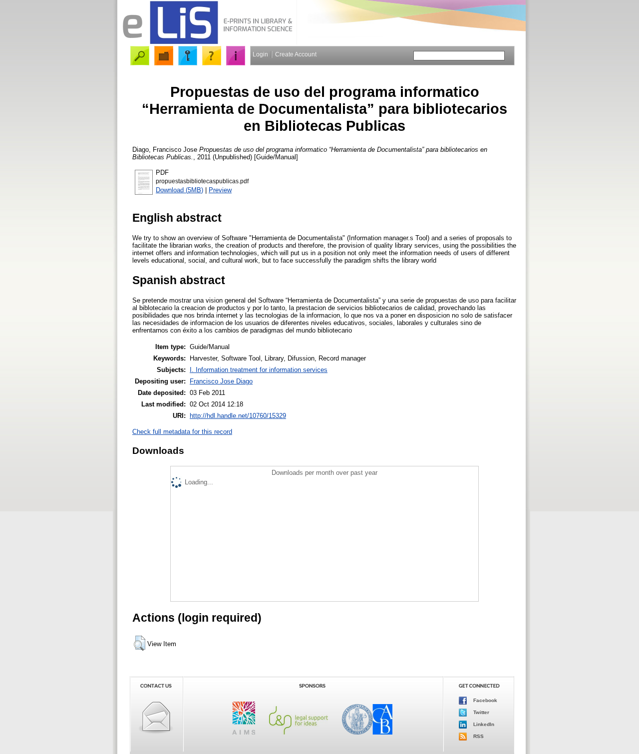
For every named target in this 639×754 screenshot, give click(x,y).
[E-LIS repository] (207, 42)
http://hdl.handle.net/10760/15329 (238, 415)
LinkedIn (483, 724)
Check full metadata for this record (182, 431)
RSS (478, 736)
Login (260, 54)
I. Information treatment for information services (258, 370)
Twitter (480, 712)
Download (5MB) (179, 190)
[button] (139, 643)
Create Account (296, 54)
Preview (220, 190)
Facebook (484, 700)
